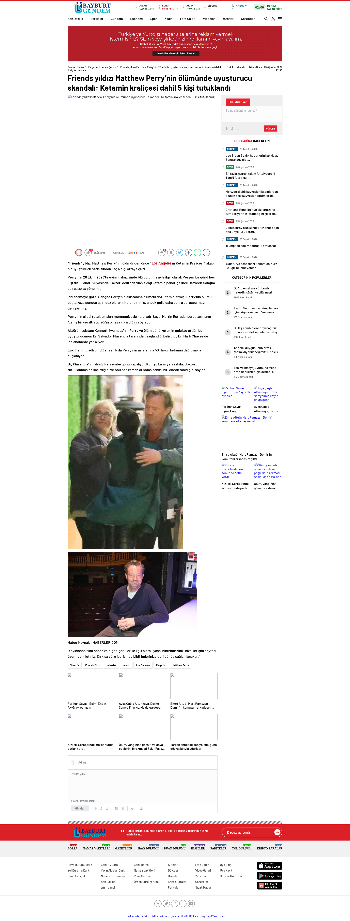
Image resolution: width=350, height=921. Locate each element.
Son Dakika (75, 18)
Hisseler (198, 847)
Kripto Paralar (269, 847)
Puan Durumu (175, 847)
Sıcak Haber (203, 887)
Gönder (80, 808)
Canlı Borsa (141, 864)
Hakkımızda (132, 916)
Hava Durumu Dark (80, 864)
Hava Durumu (148, 847)
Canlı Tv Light (76, 876)
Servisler (97, 18)
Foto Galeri (187, 18)
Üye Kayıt (226, 870)
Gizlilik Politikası (160, 916)
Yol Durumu (241, 847)
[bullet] (122, 808)
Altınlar (173, 864)
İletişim (145, 916)
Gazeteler (248, 18)
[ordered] (117, 808)
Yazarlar (228, 18)
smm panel (108, 887)
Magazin (93, 67)
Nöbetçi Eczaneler (113, 876)
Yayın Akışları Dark (113, 870)
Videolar (209, 18)
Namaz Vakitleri (96, 847)
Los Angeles (143, 665)
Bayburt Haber (76, 67)
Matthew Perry (180, 665)
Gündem (117, 18)
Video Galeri (203, 870)
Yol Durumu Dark (79, 870)
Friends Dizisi (92, 665)
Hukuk (126, 665)
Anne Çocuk (109, 67)
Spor (153, 18)
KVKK (185, 916)
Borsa (72, 847)
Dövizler (173, 870)
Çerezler (175, 916)
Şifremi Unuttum (231, 876)
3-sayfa (74, 665)
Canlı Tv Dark (109, 864)
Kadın (168, 18)
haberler (111, 665)
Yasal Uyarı (218, 916)
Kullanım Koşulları (200, 916)
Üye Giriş (225, 864)
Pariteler (218, 847)
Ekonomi (136, 18)
